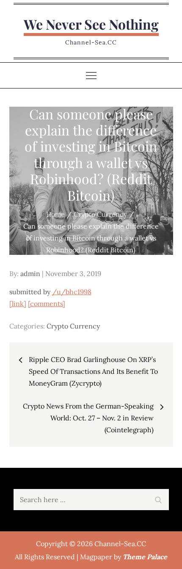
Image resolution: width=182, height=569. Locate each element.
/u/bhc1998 (71, 291)
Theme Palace (145, 556)
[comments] (46, 303)
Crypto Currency (73, 326)
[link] (17, 303)
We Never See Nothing (91, 24)
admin (30, 273)
